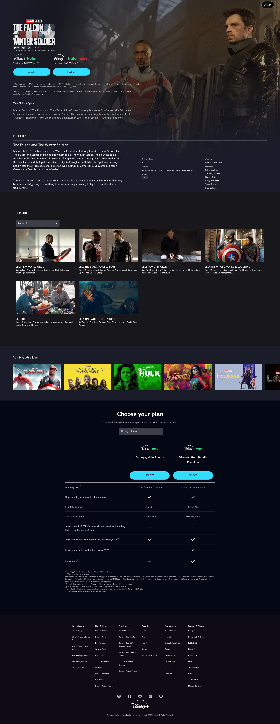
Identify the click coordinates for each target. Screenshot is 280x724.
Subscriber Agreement (80, 656)
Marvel (144, 643)
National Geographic (149, 655)
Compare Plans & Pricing (128, 671)
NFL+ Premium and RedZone (126, 663)
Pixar (144, 637)
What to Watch (100, 649)
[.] (119, 696)
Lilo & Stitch (192, 655)
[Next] (274, 376)
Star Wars (145, 649)
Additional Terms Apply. (34, 94)
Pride (167, 668)
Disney (144, 631)
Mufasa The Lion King (196, 686)
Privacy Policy (77, 631)
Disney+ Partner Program (104, 686)
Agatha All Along (194, 680)
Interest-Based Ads (79, 668)
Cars (190, 674)
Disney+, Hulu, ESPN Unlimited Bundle (126, 644)
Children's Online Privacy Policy (81, 638)
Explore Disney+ (101, 631)
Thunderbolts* (193, 668)
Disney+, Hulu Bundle (127, 637)
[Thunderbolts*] (87, 377)
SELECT (32, 71)
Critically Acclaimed (172, 643)
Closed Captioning (102, 674)
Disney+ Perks (100, 637)
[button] (105, 626)
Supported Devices (102, 661)
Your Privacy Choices (79, 662)
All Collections (170, 631)
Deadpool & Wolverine (196, 637)
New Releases (100, 643)
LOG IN (268, 4)
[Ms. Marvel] (188, 377)
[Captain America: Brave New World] (37, 377)
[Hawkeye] (238, 377)
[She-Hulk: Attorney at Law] (137, 377)
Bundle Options (124, 631)
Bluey (190, 661)
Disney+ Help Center (135, 589)
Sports (167, 649)
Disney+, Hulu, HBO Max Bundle (128, 654)
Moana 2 (191, 649)
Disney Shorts (170, 655)
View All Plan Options (24, 103)
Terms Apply (71, 572)
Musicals (168, 637)
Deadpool (192, 631)
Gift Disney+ (99, 680)
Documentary (170, 661)
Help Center (99, 655)
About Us (98, 668)
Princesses (169, 674)
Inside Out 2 (192, 643)
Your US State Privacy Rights (80, 647)
